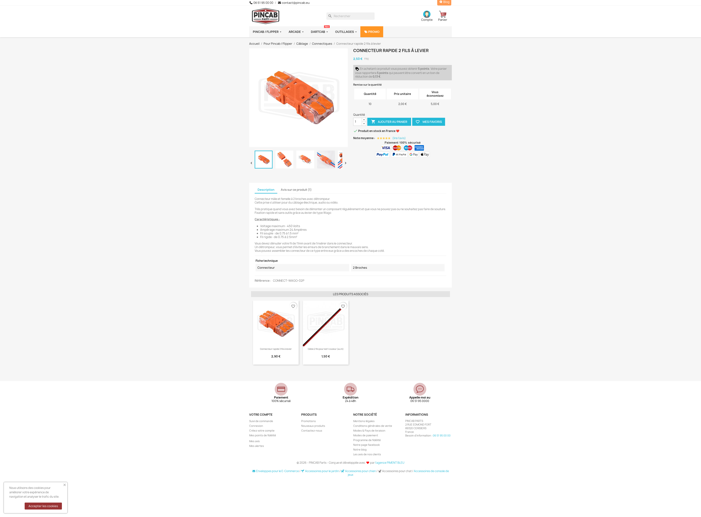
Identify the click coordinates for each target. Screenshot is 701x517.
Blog (446, 2)
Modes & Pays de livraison (369, 430)
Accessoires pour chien (360, 471)
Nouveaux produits (313, 426)
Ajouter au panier (389, 121)
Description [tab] (266, 190)
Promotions (308, 421)
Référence (262, 280)
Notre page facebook (366, 445)
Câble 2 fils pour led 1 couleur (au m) (326, 349)
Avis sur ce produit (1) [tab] (296, 190)
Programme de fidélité (367, 440)
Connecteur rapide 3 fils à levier (276, 349)
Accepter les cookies (43, 506)
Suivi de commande (261, 421)
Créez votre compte (262, 430)
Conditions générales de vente (372, 426)
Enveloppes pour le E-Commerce (277, 471)
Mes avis (254, 441)
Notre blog (360, 449)
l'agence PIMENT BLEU (389, 463)
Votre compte (261, 415)
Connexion (256, 426)
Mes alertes (256, 446)
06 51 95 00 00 (263, 3)
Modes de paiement (365, 435)
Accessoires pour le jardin (322, 471)
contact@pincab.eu (295, 3)
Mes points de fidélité (262, 435)
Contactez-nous (311, 430)
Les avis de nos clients (367, 454)
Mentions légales (364, 421)
